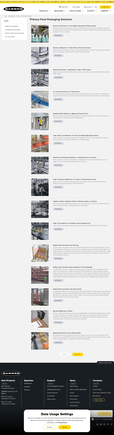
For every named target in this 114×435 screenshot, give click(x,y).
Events (72, 393)
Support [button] (91, 11)
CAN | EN (64, 7)
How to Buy (76, 7)
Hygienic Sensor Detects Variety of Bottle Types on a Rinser (75, 201)
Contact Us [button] (105, 7)
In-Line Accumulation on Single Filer (66, 92)
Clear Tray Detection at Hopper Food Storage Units (71, 223)
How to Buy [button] (98, 400)
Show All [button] (77, 354)
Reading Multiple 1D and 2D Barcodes (67, 333)
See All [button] (5, 383)
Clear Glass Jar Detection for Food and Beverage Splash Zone (75, 135)
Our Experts (50, 396)
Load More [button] (65, 354)
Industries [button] (59, 11)
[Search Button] (96, 7)
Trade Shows (74, 405)
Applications (28, 383)
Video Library (51, 399)
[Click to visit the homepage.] (14, 9)
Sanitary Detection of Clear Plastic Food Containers (72, 48)
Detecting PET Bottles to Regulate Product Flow (70, 113)
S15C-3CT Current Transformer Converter (8, 397)
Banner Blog (74, 386)
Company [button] (105, 11)
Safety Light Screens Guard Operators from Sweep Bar (73, 267)
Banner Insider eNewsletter (78, 389)
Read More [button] (58, 35)
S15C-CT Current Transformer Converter (8, 403)
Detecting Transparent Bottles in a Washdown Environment (74, 157)
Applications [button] (76, 11)
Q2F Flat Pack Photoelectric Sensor (7, 387)
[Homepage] (5, 16)
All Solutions (10, 36)
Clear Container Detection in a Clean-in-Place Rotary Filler (74, 179)
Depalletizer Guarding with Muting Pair (67, 289)
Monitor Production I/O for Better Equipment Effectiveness (74, 26)
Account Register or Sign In (55, 386)
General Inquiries (52, 393)
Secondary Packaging (12, 30)
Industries (11, 16)
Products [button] (43, 11)
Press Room (73, 399)
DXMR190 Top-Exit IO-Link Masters (9, 392)
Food (18, 16)
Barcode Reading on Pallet (62, 311)
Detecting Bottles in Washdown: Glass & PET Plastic (72, 70)
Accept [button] (64, 427)
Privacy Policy (97, 389)
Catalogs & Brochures (53, 389)
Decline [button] (49, 427)
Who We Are (97, 396)
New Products (74, 396)
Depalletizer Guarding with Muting (65, 245)
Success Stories (75, 402)
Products (27, 390)
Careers (95, 386)
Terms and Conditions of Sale (102, 393)
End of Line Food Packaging (14, 33)
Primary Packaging (11, 26)
